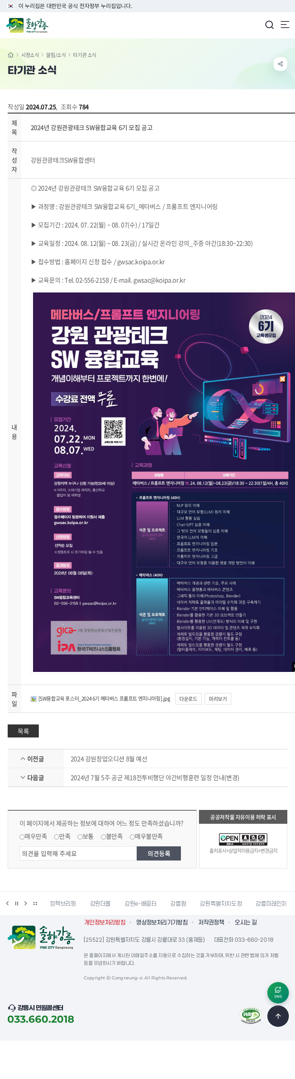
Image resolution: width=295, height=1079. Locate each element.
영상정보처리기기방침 (161, 922)
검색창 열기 (269, 24)
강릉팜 (178, 903)
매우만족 (36, 836)
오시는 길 (246, 922)
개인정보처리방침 (104, 922)
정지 (16, 903)
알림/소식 (56, 54)
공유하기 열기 (280, 64)
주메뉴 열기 (285, 24)
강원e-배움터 (140, 903)
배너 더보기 (35, 903)
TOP (278, 1016)
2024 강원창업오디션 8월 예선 (109, 758)
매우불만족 (149, 836)
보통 (88, 836)
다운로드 (188, 698)
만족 (64, 836)
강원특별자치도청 (221, 903)
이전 (7, 903)
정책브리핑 (63, 903)
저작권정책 (211, 922)
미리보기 (218, 698)
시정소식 (30, 54)
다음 (26, 903)
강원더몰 (100, 903)
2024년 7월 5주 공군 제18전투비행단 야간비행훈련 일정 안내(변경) (155, 777)
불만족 (114, 836)
